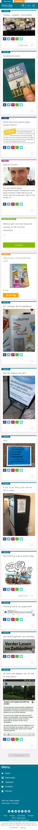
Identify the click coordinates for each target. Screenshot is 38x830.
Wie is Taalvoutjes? (19, 818)
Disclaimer (21, 816)
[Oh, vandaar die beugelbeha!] (19, 330)
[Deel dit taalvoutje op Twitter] (8, 38)
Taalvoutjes (7, 1)
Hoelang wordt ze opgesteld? (17, 606)
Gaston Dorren (10, 164)
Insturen (8, 791)
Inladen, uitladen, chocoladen (17, 15)
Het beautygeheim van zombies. (19, 636)
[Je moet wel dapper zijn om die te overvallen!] (19, 707)
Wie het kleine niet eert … (15, 373)
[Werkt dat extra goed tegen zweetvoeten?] (19, 136)
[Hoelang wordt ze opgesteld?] (19, 612)
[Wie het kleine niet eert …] (19, 397)
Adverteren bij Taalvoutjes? (19, 820)
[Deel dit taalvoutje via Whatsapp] (17, 38)
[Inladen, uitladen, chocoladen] (19, 27)
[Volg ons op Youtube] (29, 811)
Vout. (5, 440)
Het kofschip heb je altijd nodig (18, 556)
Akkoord (23, 827)
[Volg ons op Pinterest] (22, 811)
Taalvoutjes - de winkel (10, 803)
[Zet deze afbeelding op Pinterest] (13, 38)
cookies (10, 825)
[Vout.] (19, 455)
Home (7, 773)
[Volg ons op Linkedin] (25, 811)
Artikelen (9, 786)
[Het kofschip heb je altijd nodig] (19, 572)
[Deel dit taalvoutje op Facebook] (4, 38)
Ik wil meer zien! (19, 755)
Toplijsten (9, 782)
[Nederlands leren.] (19, 80)
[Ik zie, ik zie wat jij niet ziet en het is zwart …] (19, 514)
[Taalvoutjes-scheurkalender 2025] (19, 276)
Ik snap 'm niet (23, 45)
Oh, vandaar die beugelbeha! (17, 306)
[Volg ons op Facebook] (9, 811)
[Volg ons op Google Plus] (19, 811)
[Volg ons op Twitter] (16, 811)
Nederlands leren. (12, 56)
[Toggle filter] (23, 6)
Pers (5, 816)
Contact (31, 816)
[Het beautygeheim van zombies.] (19, 646)
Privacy (12, 816)
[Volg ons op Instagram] (12, 811)
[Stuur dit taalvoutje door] (21, 38)
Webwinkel (19, 1)
